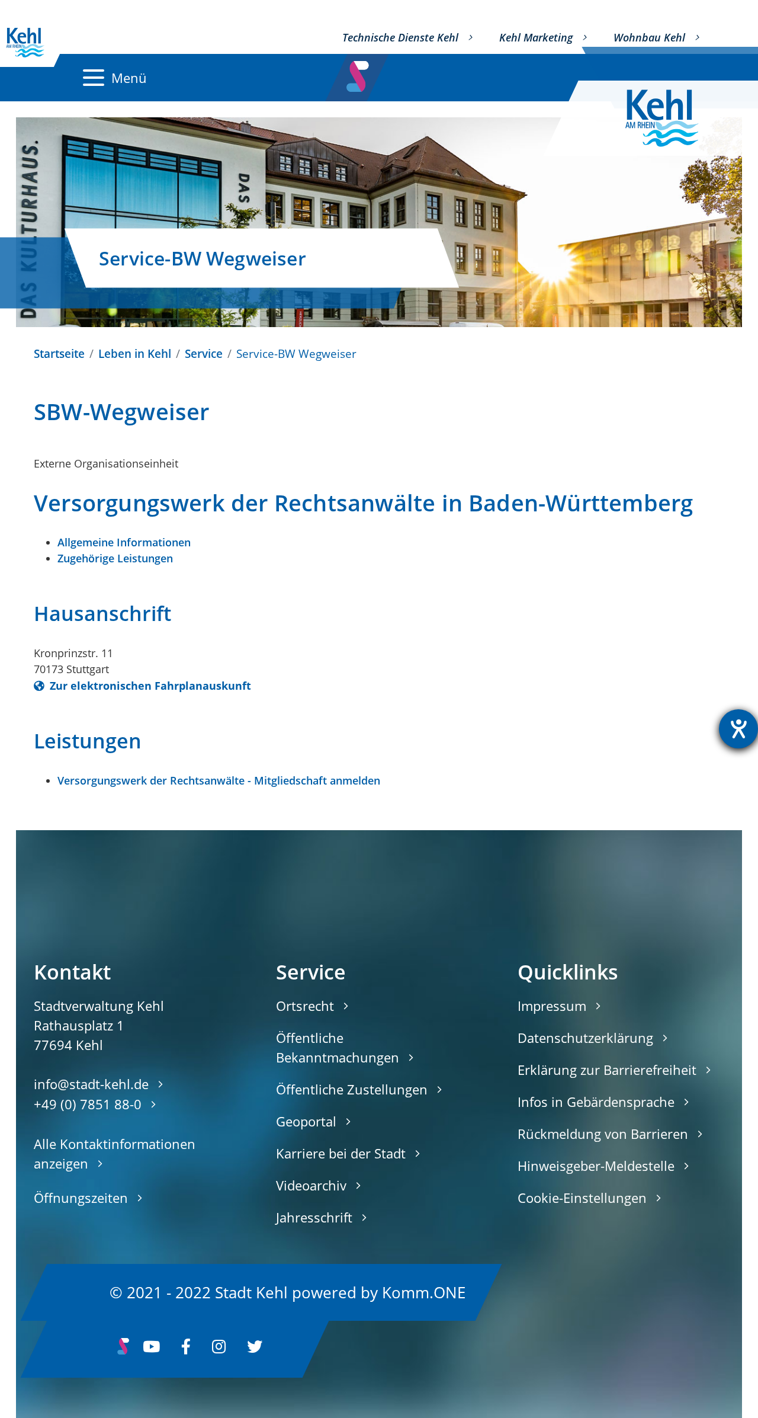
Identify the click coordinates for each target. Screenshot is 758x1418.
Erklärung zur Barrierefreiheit (607, 1069)
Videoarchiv (311, 1185)
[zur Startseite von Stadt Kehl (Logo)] (671, 118)
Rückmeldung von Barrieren (603, 1133)
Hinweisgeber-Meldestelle (596, 1165)
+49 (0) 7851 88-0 (88, 1104)
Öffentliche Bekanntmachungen (337, 1047)
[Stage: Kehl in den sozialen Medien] (359, 73)
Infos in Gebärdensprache (596, 1101)
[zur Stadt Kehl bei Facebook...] (186, 1349)
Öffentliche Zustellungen (352, 1089)
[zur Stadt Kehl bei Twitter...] (254, 1349)
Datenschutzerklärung (585, 1037)
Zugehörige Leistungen (115, 558)
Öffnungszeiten (81, 1197)
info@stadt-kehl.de (91, 1084)
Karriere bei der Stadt (341, 1153)
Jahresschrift (314, 1217)
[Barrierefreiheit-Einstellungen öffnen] (738, 728)
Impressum (552, 1005)
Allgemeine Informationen (124, 542)
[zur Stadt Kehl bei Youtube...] (151, 1349)
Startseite (59, 353)
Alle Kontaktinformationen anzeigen (114, 1153)
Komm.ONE (423, 1291)
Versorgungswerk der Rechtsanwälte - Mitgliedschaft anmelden (218, 780)
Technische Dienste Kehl (400, 37)
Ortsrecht (305, 1005)
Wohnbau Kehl (649, 37)
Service (204, 353)
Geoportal (306, 1121)
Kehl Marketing (536, 37)
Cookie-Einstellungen (582, 1197)
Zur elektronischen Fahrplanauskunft (149, 685)
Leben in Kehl (134, 353)
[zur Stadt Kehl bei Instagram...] (219, 1349)
